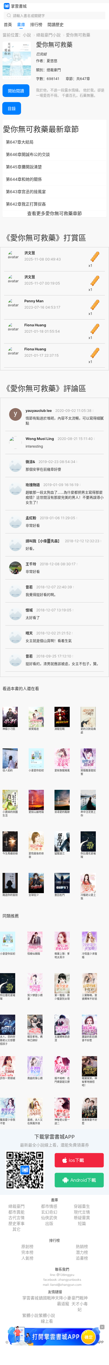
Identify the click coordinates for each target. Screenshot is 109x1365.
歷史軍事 (16, 1223)
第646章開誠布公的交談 (28, 154)
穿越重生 (82, 1206)
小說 (27, 34)
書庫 (21, 24)
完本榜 (27, 1252)
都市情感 (49, 1206)
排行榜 (36, 24)
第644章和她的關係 (24, 179)
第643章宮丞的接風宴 (26, 191)
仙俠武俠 (49, 1217)
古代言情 (16, 1217)
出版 (49, 1223)
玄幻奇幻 (49, 1212)
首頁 (8, 24)
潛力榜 (82, 1252)
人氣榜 (27, 1258)
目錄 (12, 108)
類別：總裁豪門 (48, 70)
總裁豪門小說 (48, 34)
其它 (16, 1229)
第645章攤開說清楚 (24, 166)
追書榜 (82, 1258)
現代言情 (82, 1212)
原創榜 (27, 1246)
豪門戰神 (79, 1297)
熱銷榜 (82, 1246)
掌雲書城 (15, 6)
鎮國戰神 (47, 1297)
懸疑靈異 (82, 1217)
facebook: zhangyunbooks (62, 1279)
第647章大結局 (19, 142)
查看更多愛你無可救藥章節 (54, 213)
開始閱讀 (16, 90)
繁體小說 (30, 1315)
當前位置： (13, 34)
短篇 (82, 1223)
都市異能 (16, 1212)
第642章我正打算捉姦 (26, 204)
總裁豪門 (16, 1206)
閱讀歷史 (55, 24)
